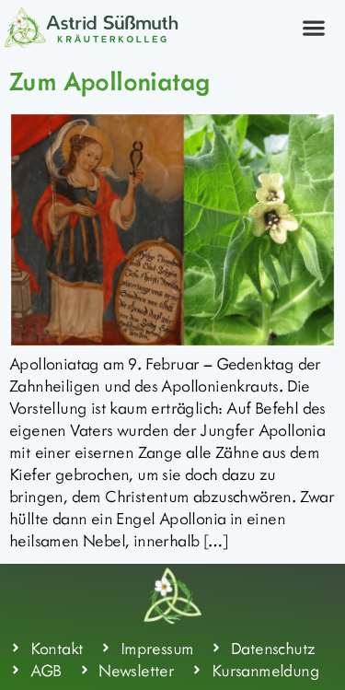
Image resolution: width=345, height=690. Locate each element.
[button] (313, 27)
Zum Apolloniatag (109, 80)
